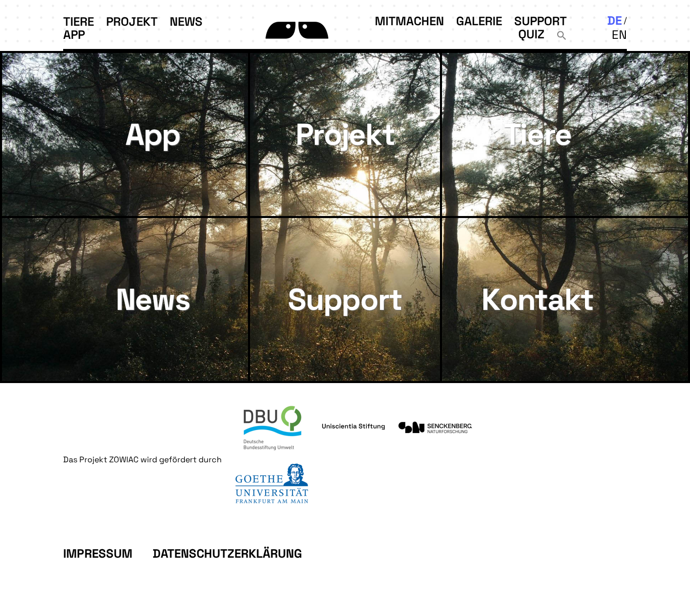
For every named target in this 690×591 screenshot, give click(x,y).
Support (540, 21)
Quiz (531, 34)
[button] (562, 34)
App (74, 34)
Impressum (97, 553)
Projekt (132, 21)
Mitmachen (409, 21)
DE (614, 20)
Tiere (78, 21)
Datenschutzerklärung (227, 553)
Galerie (479, 21)
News (186, 21)
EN (619, 34)
